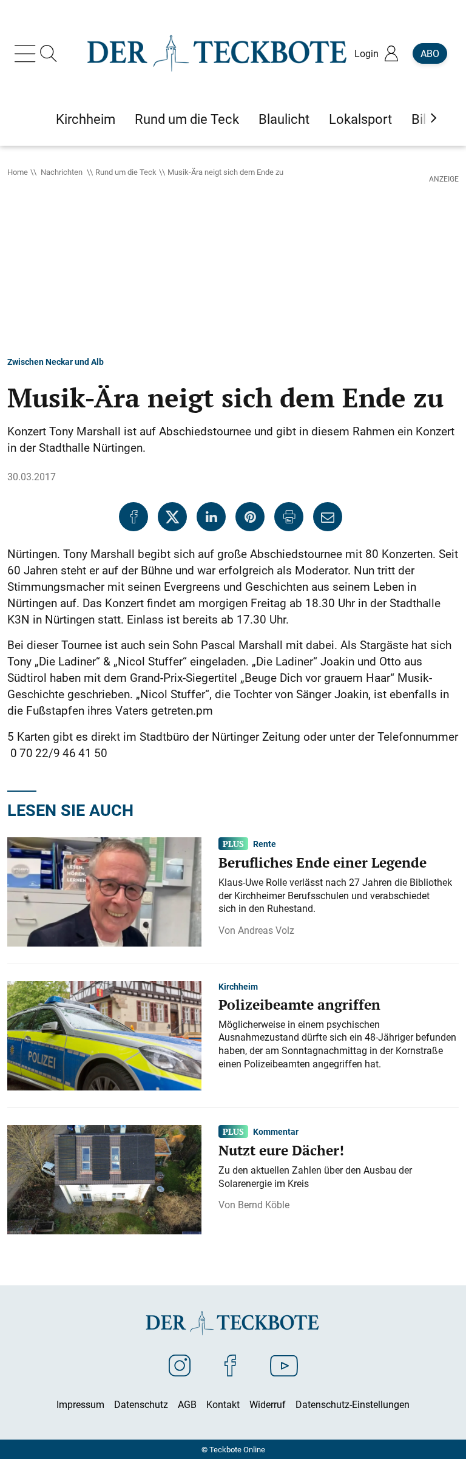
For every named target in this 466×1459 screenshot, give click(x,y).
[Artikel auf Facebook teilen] (133, 516)
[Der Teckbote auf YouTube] (284, 1364)
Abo (429, 53)
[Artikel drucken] (288, 516)
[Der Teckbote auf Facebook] (230, 1364)
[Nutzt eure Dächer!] (104, 1178)
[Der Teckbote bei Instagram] (180, 1364)
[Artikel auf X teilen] (172, 516)
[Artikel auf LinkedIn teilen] (211, 516)
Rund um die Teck (126, 171)
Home (17, 171)
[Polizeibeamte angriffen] (104, 1034)
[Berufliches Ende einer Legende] (104, 890)
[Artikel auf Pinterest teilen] (250, 516)
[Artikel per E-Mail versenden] (327, 516)
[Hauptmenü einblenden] (27, 53)
